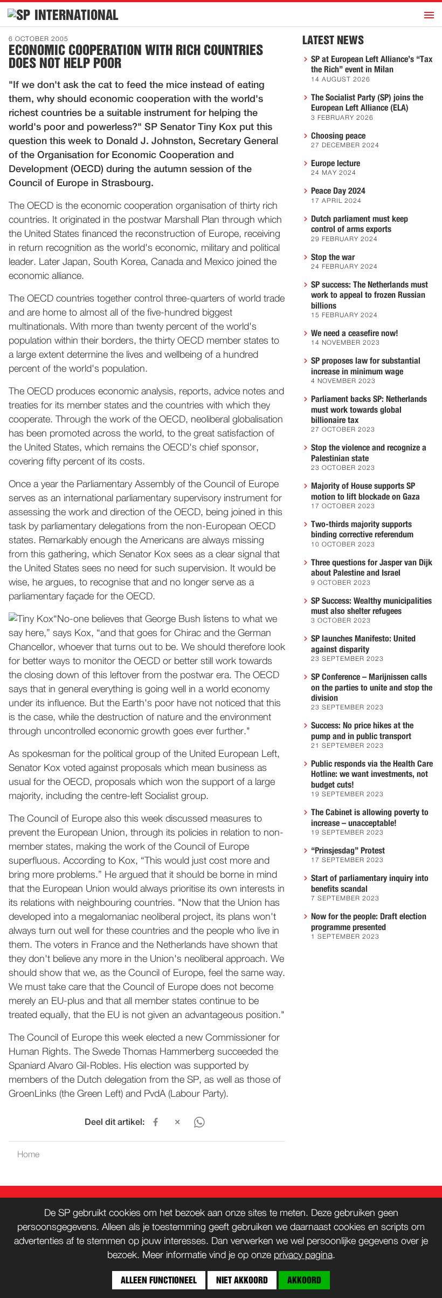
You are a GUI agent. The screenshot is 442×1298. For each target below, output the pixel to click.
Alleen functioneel (159, 1280)
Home (28, 1155)
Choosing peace (338, 136)
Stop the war (333, 257)
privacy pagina (303, 1255)
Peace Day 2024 (338, 191)
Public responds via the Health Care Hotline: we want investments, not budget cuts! (372, 774)
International (76, 15)
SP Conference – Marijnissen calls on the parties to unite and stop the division (371, 687)
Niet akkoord (242, 1280)
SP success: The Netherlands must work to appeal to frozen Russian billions (369, 295)
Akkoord (304, 1280)
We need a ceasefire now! (354, 333)
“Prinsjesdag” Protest (348, 850)
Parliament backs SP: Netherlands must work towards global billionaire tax (369, 410)
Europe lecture (335, 163)
